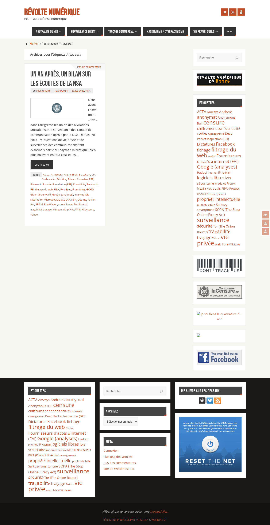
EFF (91, 179)
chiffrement (207, 128)
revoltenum (43, 90)
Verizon (57, 209)
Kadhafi (225, 172)
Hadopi (202, 172)
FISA (56, 189)
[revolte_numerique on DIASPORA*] (202, 403)
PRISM (39, 204)
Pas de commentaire (89, 66)
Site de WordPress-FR (119, 469)
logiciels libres (210, 178)
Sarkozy (221, 204)
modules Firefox (225, 183)
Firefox (212, 156)
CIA (94, 174)
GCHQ (90, 189)
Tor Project (80, 204)
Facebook (92, 184)
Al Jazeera (57, 174)
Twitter (216, 238)
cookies (202, 133)
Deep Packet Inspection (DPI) (65, 416)
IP (219, 172)
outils (217, 188)
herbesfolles (159, 511)
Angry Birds (71, 174)
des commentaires (120, 463)
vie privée (68, 209)
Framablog (78, 189)
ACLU (46, 174)
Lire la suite (42, 164)
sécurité (204, 226)
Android (225, 111)
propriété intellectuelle (218, 199)
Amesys (212, 112)
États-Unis (78, 90)
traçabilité (36, 209)
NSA (87, 90)
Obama (82, 199)
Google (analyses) (62, 194)
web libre (221, 244)
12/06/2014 (61, 90)
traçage (47, 209)
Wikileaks (234, 244)
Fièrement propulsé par (119, 520)
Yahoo (34, 214)
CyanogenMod (216, 133)
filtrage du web (44, 189)
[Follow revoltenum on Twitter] (210, 403)
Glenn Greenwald (40, 194)
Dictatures (206, 144)
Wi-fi (78, 209)
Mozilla (201, 188)
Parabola (141, 520)
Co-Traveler (49, 179)
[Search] (236, 58)
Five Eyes (65, 189)
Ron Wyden (50, 204)
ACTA (201, 111)
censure (214, 122)
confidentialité (228, 128)
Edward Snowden (78, 179)
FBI (32, 189)
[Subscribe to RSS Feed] (217, 403)
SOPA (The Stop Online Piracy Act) (218, 212)
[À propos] (265, 231)
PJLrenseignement (216, 194)
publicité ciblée (206, 205)
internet (79, 194)
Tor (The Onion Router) (60, 477)
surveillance (65, 204)
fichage (204, 150)
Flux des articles (118, 457)
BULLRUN (84, 174)
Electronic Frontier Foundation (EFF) (51, 184)
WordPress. (159, 520)
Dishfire (61, 179)
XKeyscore (88, 209)
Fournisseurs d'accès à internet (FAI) (219, 158)
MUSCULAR (63, 199)
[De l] (265, 214)
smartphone (205, 210)
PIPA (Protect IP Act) (41, 455)
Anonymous (226, 117)
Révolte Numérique (52, 11)
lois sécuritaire (214, 180)
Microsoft (49, 199)
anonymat (207, 117)
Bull (199, 123)
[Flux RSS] (265, 223)
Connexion (111, 451)
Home (34, 44)
